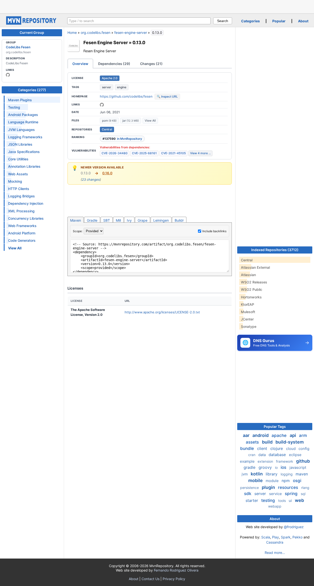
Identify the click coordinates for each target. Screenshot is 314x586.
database (278, 454)
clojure (277, 448)
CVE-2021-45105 (173, 153)
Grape (142, 220)
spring (292, 493)
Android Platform (21, 233)
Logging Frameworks (25, 137)
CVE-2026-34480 (115, 153)
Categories (250, 21)
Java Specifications (24, 152)
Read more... (275, 552)
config (304, 448)
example (248, 461)
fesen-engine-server (130, 32)
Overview (80, 64)
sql (303, 494)
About (303, 21)
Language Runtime (23, 122)
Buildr (179, 220)
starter (252, 500)
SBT (106, 220)
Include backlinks (214, 231)
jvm (245, 474)
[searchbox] (139, 20)
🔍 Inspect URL (167, 96)
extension (266, 461)
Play (275, 537)
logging (287, 474)
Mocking (15, 181)
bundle (247, 448)
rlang (305, 487)
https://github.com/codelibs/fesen (126, 96)
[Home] (32, 23)
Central (107, 129)
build (268, 442)
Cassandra (274, 542)
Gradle (92, 220)
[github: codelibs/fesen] (102, 105)
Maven (75, 220)
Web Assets (18, 174)
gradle (250, 467)
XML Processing (21, 211)
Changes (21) (151, 64)
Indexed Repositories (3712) (275, 250)
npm (286, 480)
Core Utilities (18, 159)
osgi (297, 480)
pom (109, 120)
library (272, 473)
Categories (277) (32, 90)
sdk (248, 493)
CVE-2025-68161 (144, 153)
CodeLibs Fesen (18, 47)
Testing (14, 107)
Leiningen (161, 220)
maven (302, 473)
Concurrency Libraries (26, 218)
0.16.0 (107, 173)
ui (291, 500)
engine (121, 87)
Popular (279, 21)
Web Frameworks (22, 226)
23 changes (91, 179)
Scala (265, 537)
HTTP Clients (18, 189)
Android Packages (23, 115)
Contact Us (150, 579)
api (293, 435)
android (261, 435)
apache (280, 435)
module (273, 480)
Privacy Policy (174, 579)
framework (285, 461)
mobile (256, 480)
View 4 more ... (200, 153)
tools (282, 500)
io (277, 467)
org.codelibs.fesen (95, 32)
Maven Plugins (20, 100)
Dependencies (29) (114, 64)
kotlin (257, 473)
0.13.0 (138, 42)
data (262, 454)
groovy (266, 467)
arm (303, 435)
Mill (118, 220)
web (299, 500)
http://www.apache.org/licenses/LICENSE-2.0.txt (162, 312)
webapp (274, 506)
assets (253, 442)
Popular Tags (275, 426)
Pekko (297, 537)
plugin (269, 487)
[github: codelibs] (8, 75)
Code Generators (22, 240)
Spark (285, 537)
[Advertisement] (157, 6)
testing (268, 500)
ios (284, 467)
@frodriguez (294, 527)
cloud (291, 448)
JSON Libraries (20, 144)
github (303, 461)
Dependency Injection (25, 203)
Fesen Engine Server (105, 42)
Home (72, 32)
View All (150, 120)
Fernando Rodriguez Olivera (176, 570)
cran (252, 455)
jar (130, 120)
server (106, 87)
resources (288, 487)
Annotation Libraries (24, 166)
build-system (289, 442)
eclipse (295, 454)
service (276, 493)
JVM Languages (21, 129)
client (262, 448)
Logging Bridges (21, 196)
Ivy (129, 220)
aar (246, 435)
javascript (297, 467)
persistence (250, 487)
